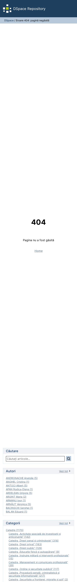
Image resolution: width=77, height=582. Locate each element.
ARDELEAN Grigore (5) (19, 492)
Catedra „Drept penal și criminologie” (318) (34, 540)
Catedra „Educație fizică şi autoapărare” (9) (34, 551)
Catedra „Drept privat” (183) (25, 544)
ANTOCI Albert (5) (16, 485)
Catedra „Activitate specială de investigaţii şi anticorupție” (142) (35, 535)
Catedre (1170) (14, 530)
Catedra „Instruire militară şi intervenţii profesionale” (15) (39, 557)
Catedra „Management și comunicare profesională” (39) (38, 564)
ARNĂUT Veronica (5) (18, 504)
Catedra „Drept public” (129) (25, 547)
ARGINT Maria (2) (16, 496)
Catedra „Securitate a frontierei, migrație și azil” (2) (38, 579)
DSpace (9, 20)
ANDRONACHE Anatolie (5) (22, 478)
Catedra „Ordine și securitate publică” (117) (34, 568)
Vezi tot (63, 471)
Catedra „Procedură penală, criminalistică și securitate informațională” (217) (34, 574)
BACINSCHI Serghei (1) (19, 507)
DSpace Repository (29, 9)
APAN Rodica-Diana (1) (19, 489)
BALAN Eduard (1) (16, 511)
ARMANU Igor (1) (16, 500)
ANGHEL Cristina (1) (17, 481)
